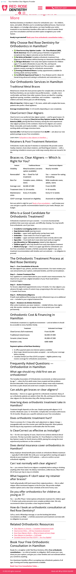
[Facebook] (19, 13)
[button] (40, 8)
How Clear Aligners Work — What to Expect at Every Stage (34, 533)
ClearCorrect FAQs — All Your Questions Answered (32, 531)
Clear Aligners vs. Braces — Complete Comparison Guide (34, 529)
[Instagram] (24, 13)
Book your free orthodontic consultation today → (45, 37)
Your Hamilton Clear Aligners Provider (22, 2)
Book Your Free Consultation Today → (24, 566)
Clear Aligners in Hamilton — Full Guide (27, 535)
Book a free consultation (41, 203)
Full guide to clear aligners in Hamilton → (33, 138)
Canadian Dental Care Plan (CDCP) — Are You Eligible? (32, 537)
